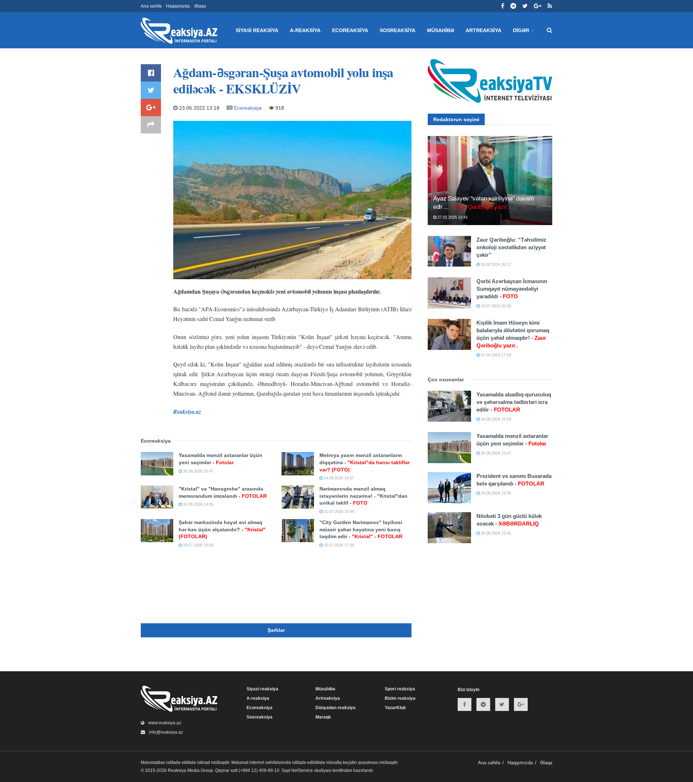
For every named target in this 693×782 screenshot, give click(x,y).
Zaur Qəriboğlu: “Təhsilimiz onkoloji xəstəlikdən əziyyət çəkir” (511, 247)
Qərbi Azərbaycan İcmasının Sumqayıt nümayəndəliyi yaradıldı (511, 288)
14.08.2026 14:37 (338, 478)
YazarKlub (395, 707)
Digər (521, 30)
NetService (302, 770)
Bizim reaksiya (400, 698)
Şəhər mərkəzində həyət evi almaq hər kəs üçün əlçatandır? (222, 529)
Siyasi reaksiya (257, 30)
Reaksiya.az (187, 412)
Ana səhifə (151, 6)
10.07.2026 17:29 (338, 545)
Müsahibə (440, 30)
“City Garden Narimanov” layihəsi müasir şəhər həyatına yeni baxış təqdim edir (360, 529)
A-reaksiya (305, 30)
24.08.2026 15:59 (495, 419)
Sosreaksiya (397, 30)
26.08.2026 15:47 (197, 471)
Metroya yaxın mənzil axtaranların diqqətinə (364, 462)
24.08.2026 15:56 (495, 493)
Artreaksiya (483, 30)
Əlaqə (200, 6)
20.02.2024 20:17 (495, 264)
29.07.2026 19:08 (197, 545)
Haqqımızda (178, 6)
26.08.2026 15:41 (495, 533)
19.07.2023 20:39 (495, 306)
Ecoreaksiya (350, 30)
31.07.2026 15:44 (338, 511)
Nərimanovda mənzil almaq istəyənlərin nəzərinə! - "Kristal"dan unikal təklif (363, 496)
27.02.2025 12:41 (452, 217)
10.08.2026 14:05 (197, 504)
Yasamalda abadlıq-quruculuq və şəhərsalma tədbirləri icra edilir (513, 402)
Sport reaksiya (400, 688)
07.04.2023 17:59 (495, 355)
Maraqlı (323, 717)
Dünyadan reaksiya (335, 707)
